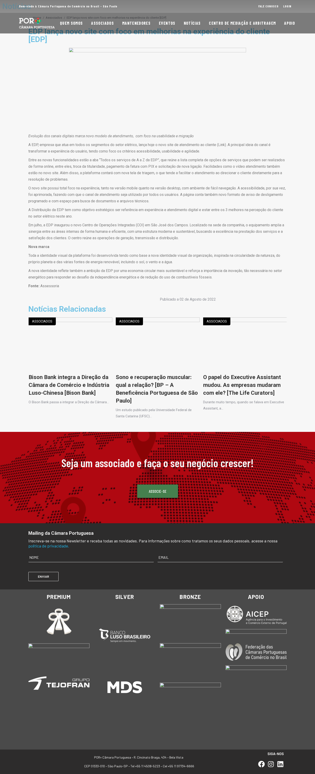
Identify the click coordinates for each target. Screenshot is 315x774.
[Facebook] (262, 764)
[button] (29, 431)
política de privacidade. (48, 545)
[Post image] (70, 345)
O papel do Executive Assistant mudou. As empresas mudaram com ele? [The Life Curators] (242, 385)
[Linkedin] (280, 764)
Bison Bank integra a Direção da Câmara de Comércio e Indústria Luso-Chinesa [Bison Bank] (69, 385)
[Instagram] (271, 764)
